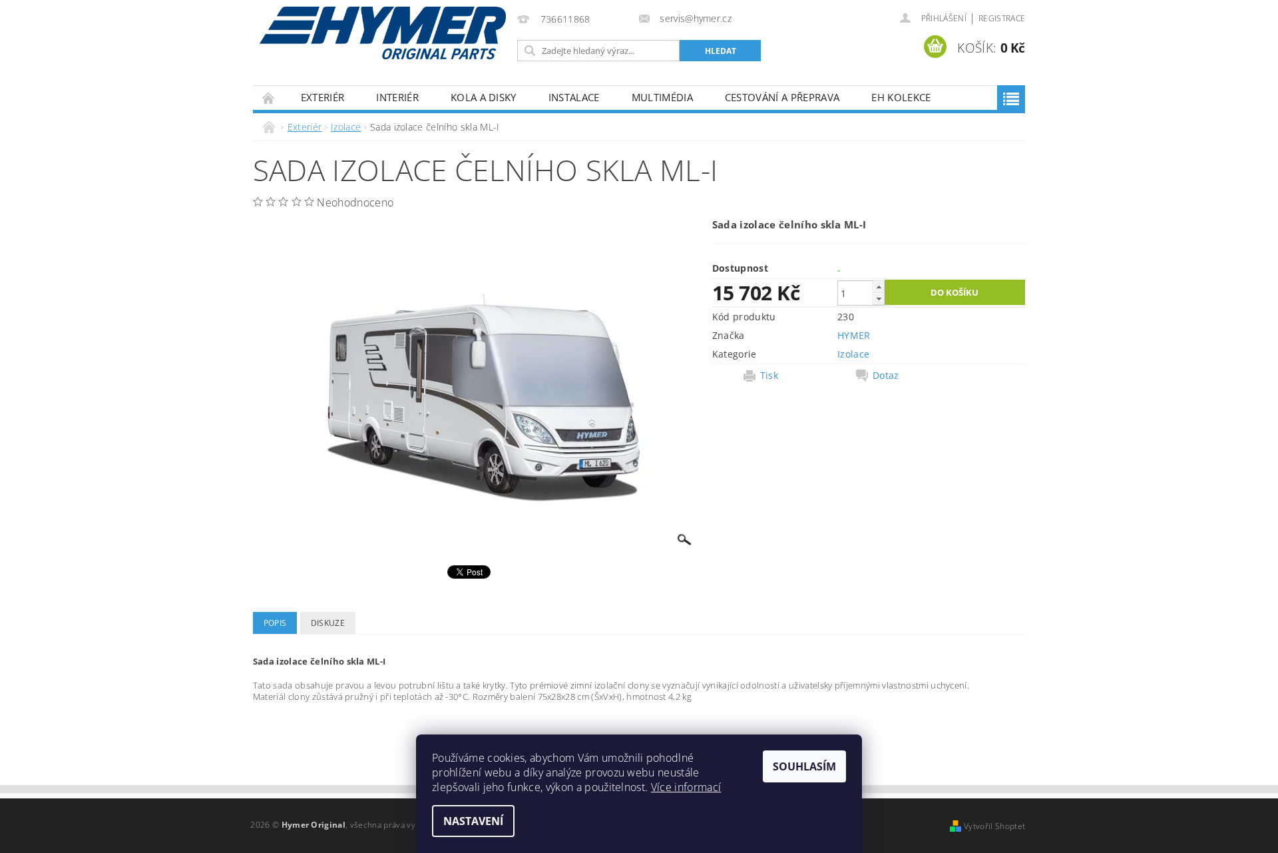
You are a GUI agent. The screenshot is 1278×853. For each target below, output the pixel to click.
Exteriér (323, 97)
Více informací (686, 787)
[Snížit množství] (879, 298)
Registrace (1001, 18)
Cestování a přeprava (782, 97)
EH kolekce (901, 97)
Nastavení (473, 821)
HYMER (854, 335)
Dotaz (886, 376)
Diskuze (328, 623)
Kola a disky (484, 97)
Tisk (769, 376)
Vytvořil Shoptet (994, 826)
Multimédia (662, 97)
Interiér (397, 97)
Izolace (853, 354)
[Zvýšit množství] (879, 286)
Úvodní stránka (269, 97)
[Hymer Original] (383, 33)
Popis (275, 623)
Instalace (574, 97)
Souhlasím (804, 766)
